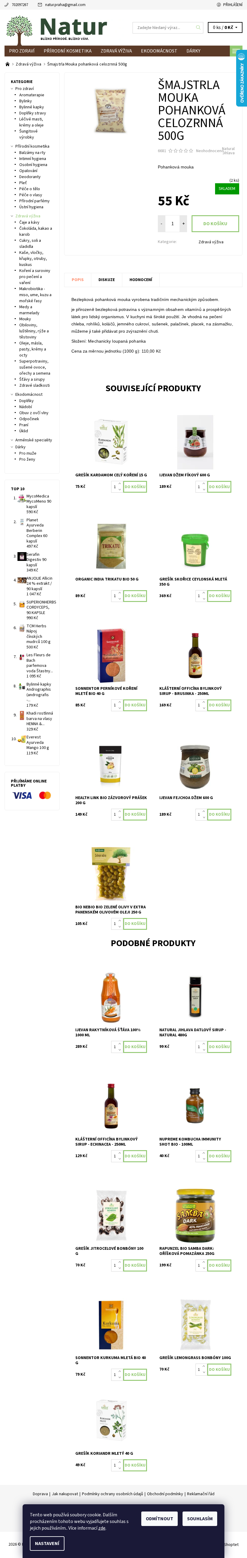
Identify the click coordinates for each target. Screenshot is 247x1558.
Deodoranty (30, 177)
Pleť (23, 183)
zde (101, 1528)
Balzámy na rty (32, 153)
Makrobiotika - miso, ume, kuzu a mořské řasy (35, 295)
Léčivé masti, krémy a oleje (31, 122)
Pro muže (27, 453)
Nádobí (25, 407)
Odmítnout (159, 1518)
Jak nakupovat (65, 1494)
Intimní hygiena (32, 159)
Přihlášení (232, 5)
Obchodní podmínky (165, 1494)
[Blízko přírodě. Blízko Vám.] (8, 64)
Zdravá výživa (116, 51)
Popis (78, 280)
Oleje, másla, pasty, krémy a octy (32, 349)
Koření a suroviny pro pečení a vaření (34, 277)
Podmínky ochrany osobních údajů (112, 1494)
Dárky (193, 51)
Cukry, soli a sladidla (30, 244)
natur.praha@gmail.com (65, 5)
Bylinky (25, 101)
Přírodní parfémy (34, 201)
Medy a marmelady (29, 310)
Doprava (40, 1494)
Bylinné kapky (31, 107)
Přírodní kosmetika (68, 51)
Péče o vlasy (30, 195)
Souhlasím (200, 1518)
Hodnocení (141, 280)
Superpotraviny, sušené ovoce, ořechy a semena (34, 367)
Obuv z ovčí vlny (33, 413)
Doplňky (26, 401)
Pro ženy (27, 459)
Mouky (25, 319)
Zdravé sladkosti (34, 385)
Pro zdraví (22, 51)
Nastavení (47, 1543)
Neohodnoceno (210, 151)
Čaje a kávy (29, 222)
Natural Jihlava (228, 151)
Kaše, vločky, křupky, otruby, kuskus (33, 259)
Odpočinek (29, 419)
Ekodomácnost (159, 51)
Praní (23, 425)
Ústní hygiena (31, 207)
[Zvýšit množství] (121, 484)
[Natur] (64, 28)
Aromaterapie (31, 95)
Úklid (23, 431)
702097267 (20, 5)
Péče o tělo (29, 189)
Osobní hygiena (33, 165)
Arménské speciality (33, 440)
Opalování (28, 171)
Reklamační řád (200, 1494)
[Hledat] (198, 28)
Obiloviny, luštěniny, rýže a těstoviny (34, 331)
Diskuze (106, 280)
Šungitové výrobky (28, 134)
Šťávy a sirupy (32, 379)
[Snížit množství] (121, 490)
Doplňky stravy (32, 113)
